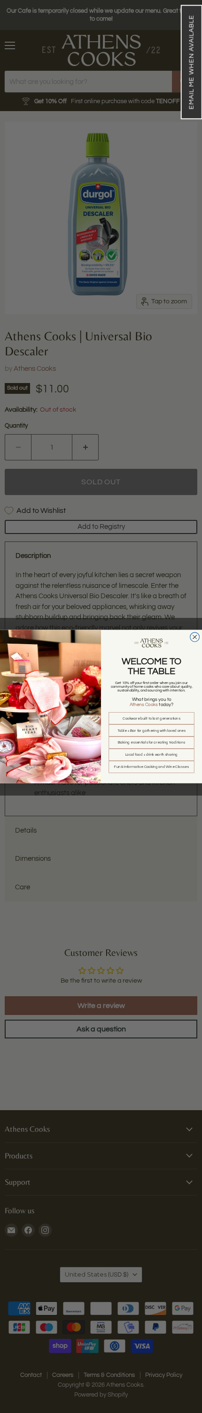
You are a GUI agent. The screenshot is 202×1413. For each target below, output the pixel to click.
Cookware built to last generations (151, 718)
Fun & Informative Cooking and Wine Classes (151, 767)
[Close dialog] (195, 637)
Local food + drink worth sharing (151, 755)
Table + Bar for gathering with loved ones (151, 730)
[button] (191, 62)
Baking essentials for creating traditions (151, 742)
